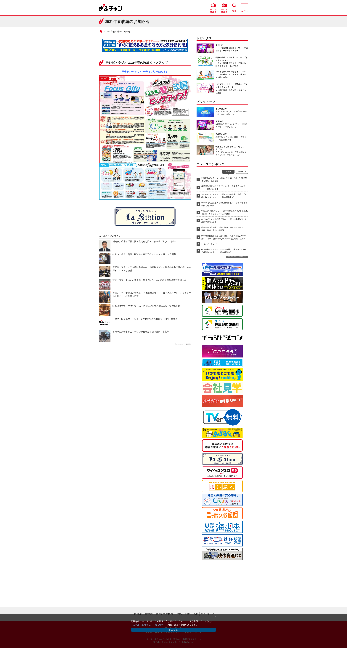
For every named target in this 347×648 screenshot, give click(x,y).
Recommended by (180, 344)
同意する (173, 630)
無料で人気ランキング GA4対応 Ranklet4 (236, 256)
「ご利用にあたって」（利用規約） (148, 624)
